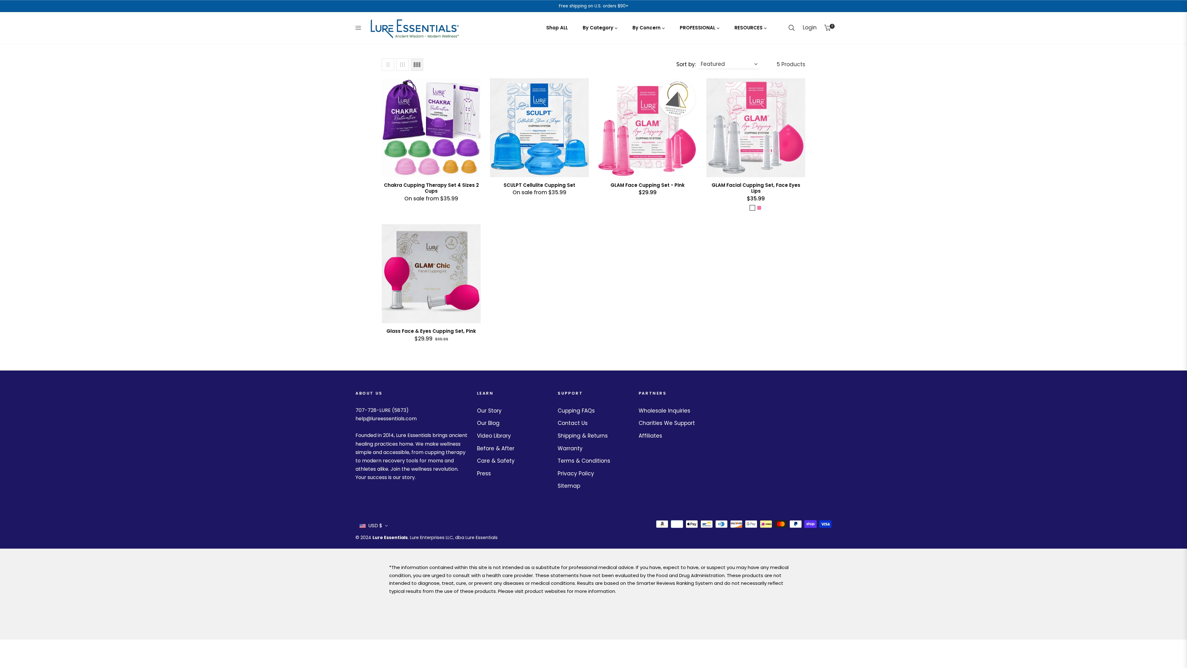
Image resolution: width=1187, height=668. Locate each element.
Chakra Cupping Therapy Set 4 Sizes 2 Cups (431, 188)
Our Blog (488, 423)
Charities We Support (667, 423)
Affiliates (650, 435)
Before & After (495, 448)
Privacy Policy (576, 473)
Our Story (489, 410)
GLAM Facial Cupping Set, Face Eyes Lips (756, 188)
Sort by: (686, 64)
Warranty (570, 448)
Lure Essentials (390, 537)
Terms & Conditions (584, 461)
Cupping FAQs (576, 410)
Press (484, 473)
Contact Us (573, 423)
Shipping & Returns (583, 435)
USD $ (375, 525)
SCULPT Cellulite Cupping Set (539, 185)
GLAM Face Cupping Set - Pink (648, 185)
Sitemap (569, 486)
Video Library (494, 435)
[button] (791, 27)
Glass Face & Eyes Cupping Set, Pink (431, 331)
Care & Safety (496, 461)
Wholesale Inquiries (664, 410)
